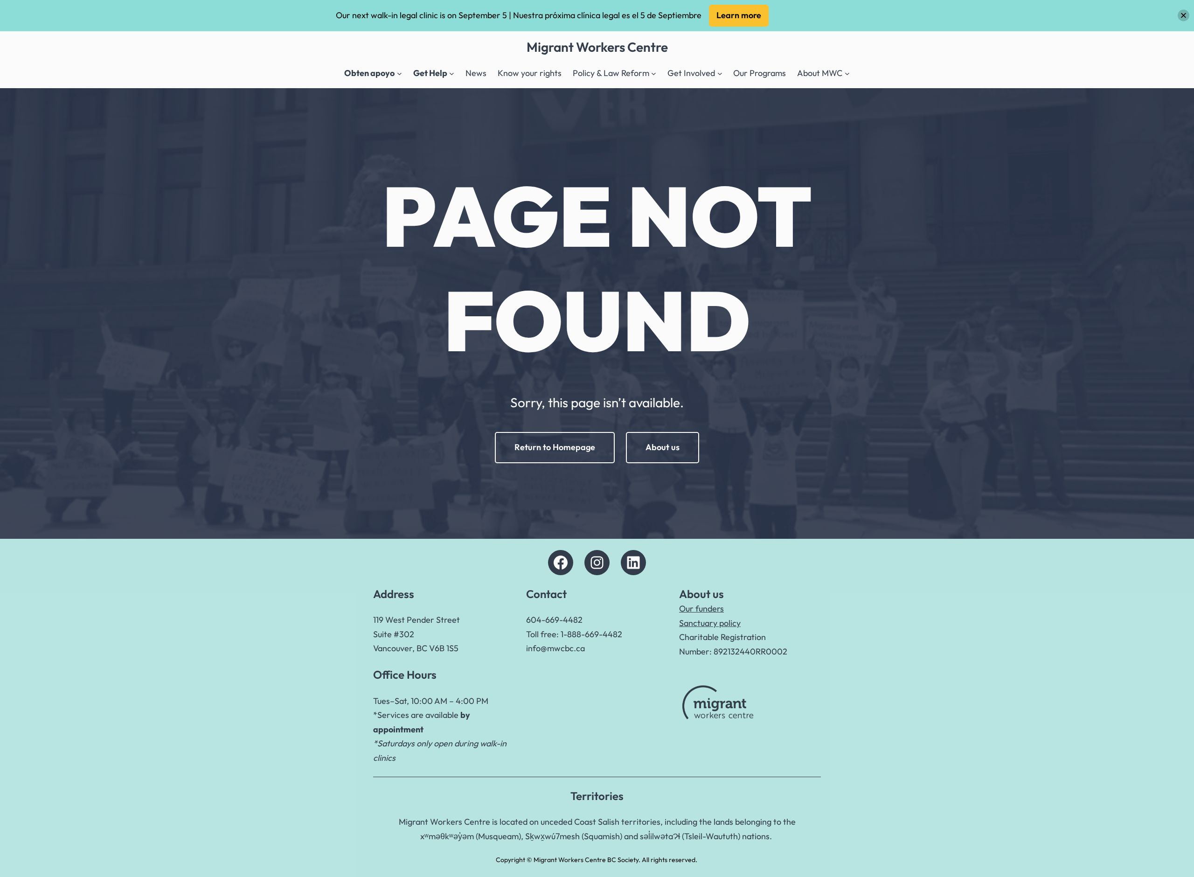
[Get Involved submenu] (719, 73)
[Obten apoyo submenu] (399, 73)
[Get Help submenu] (451, 73)
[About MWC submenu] (847, 73)
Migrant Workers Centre (597, 47)
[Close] (1183, 15)
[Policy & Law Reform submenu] (653, 73)
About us (663, 447)
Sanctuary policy (710, 623)
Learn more (738, 15)
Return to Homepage (554, 447)
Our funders (701, 608)
